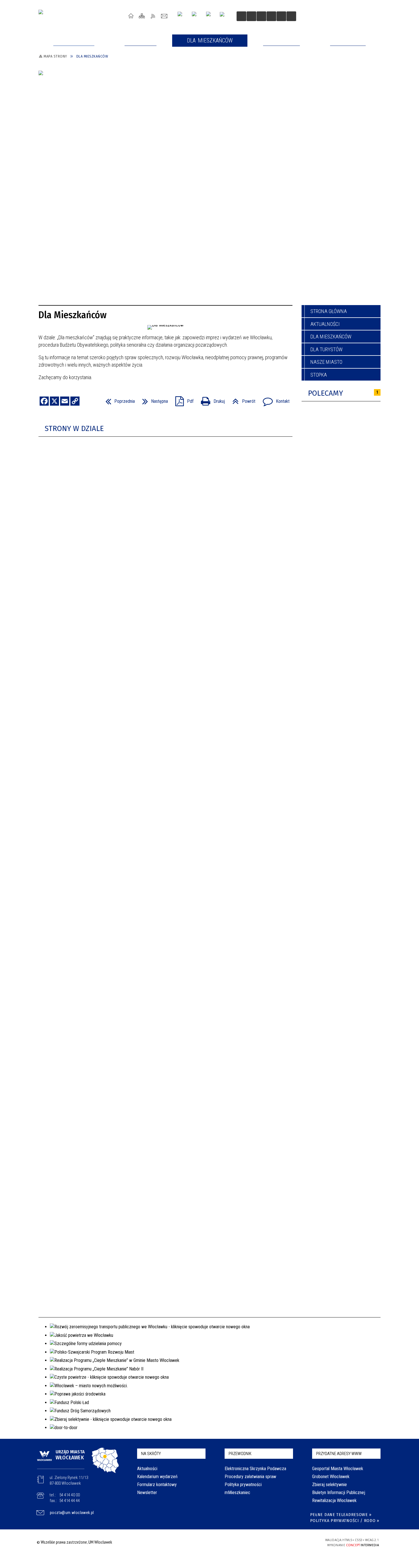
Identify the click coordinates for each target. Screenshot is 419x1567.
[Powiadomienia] (291, 16)
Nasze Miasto (326, 362)
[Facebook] (210, 16)
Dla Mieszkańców (330, 337)
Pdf (182, 399)
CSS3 (280, 1542)
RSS (153, 15)
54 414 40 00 (69, 1494)
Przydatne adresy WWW (339, 1453)
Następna (153, 399)
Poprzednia (118, 399)
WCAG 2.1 (298, 1541)
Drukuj (210, 399)
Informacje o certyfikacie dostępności (207, 1543)
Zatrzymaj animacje (241, 16)
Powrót (241, 399)
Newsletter (147, 1492)
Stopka (318, 375)
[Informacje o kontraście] (281, 16)
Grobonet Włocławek (330, 1476)
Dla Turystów (326, 349)
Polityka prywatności (243, 1484)
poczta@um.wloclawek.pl (72, 1512)
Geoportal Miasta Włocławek (337, 1468)
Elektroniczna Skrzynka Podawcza (255, 1468)
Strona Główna (131, 15)
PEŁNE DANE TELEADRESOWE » (341, 1514)
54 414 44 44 (69, 1500)
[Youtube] (196, 16)
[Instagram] (182, 16)
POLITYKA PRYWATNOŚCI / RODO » (344, 1520)
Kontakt (164, 15)
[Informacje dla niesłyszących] (271, 16)
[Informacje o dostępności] (251, 16)
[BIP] (224, 17)
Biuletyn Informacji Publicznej (338, 1492)
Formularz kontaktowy (157, 1484)
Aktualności (325, 324)
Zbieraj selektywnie (329, 1484)
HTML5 (272, 1542)
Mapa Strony (142, 15)
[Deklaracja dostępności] (261, 16)
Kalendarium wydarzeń (157, 1476)
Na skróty (151, 1453)
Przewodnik (240, 1453)
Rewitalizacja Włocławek (334, 1500)
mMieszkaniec (237, 1492)
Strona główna (328, 311)
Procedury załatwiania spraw (250, 1476)
